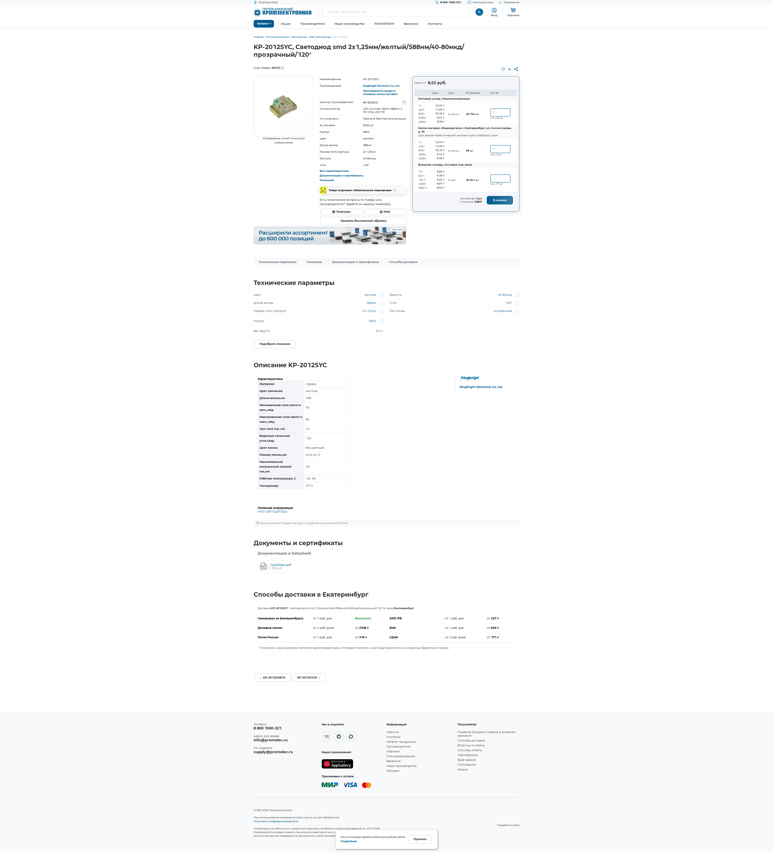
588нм (371, 303)
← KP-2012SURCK (272, 677)
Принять (420, 839)
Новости (392, 732)
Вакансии (393, 761)
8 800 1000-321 (267, 728)
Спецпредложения (400, 756)
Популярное (467, 764)
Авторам (392, 770)
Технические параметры (278, 262)
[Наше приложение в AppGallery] (353, 764)
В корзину (500, 200)
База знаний (467, 760)
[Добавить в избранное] (503, 69)
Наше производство (401, 766)
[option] (284, 106)
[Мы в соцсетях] (327, 736)
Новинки (393, 751)
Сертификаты (468, 755)
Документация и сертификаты (341, 175)
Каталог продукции (401, 742)
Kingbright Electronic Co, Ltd (381, 86)
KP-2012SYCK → (309, 677)
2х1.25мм (369, 311)
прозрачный (503, 311)
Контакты (393, 737)
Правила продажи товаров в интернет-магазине (487, 734)
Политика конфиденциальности (276, 821)
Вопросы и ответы (471, 745)
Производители (398, 746)
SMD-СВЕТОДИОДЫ (272, 511)
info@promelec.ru (271, 740)
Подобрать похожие (274, 344)
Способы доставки (403, 262)
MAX (387, 211)
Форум (463, 769)
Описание (327, 180)
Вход (494, 15)
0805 (372, 321)
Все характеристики (334, 171)
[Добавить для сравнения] (510, 69)
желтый (370, 295)
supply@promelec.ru (273, 752)
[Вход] (494, 10)
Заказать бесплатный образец (363, 221)
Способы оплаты (470, 750)
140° (508, 303)
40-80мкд (505, 295)
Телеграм (343, 211)
